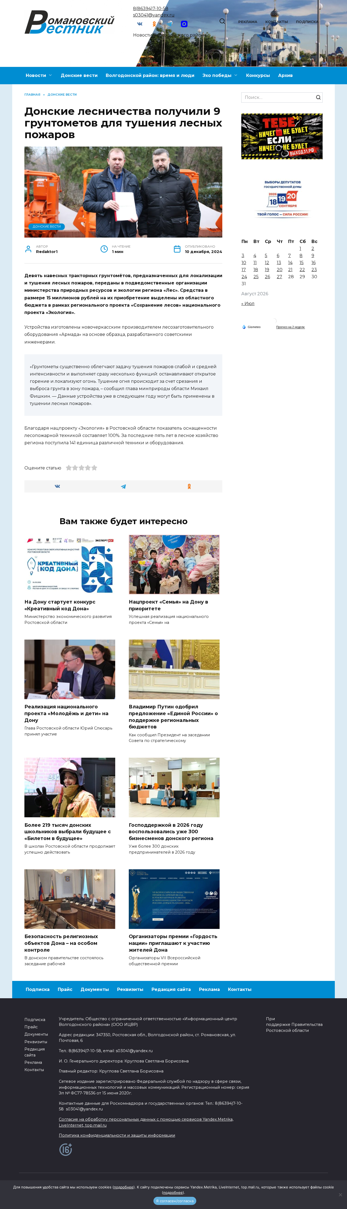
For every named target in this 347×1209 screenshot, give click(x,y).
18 (255, 269)
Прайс (65, 989)
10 (244, 262)
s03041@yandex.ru (154, 15)
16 (313, 262)
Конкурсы (258, 75)
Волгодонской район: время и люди (150, 75)
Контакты (276, 22)
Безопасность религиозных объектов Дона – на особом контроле (61, 943)
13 (279, 262)
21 (290, 269)
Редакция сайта (171, 989)
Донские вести (79, 75)
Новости (36, 75)
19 (267, 269)
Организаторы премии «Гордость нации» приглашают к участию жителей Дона (173, 943)
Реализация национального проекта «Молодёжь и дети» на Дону (66, 713)
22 (302, 269)
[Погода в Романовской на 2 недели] (290, 327)
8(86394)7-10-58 (150, 8)
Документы (95, 989)
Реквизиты (130, 989)
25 (256, 276)
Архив (285, 75)
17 (244, 269)
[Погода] (251, 326)
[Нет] (340, 1194)
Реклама (247, 22)
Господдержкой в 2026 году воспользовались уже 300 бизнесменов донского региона (171, 831)
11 (255, 262)
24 (244, 276)
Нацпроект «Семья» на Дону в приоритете (168, 605)
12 (267, 262)
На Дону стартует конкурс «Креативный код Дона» (59, 605)
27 (279, 276)
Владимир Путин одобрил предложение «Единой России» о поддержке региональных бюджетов (173, 717)
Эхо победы (217, 75)
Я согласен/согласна (175, 1201)
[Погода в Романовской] (274, 322)
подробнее (123, 1187)
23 (314, 269)
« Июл (248, 303)
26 (267, 276)
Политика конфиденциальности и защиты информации (117, 1135)
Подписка (307, 22)
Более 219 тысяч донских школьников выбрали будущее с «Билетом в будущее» (67, 831)
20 (279, 269)
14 (290, 262)
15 (302, 262)
